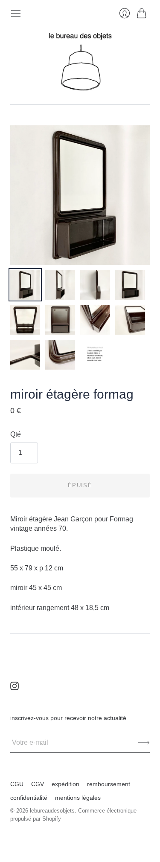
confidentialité (28, 797)
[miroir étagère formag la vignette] (25, 285)
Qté (15, 434)
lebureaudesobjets (52, 810)
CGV (37, 784)
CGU (16, 784)
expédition (65, 784)
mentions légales (78, 797)
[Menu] (16, 13)
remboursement (108, 784)
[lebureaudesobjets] (80, 61)
